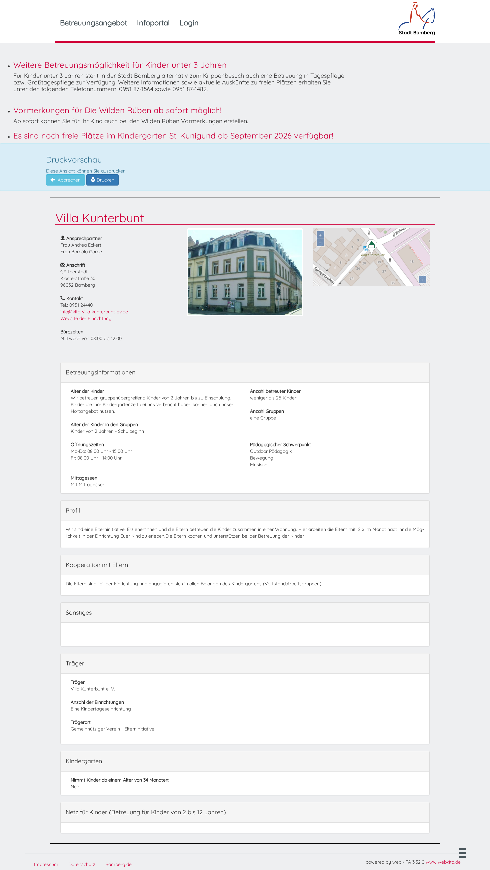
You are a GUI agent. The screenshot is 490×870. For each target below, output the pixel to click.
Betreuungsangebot (93, 22)
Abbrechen (68, 180)
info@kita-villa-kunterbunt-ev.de (94, 312)
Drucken (104, 180)
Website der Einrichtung (86, 318)
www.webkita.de (443, 862)
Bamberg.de (118, 864)
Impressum (46, 864)
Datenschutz (81, 864)
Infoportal (153, 22)
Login (189, 22)
